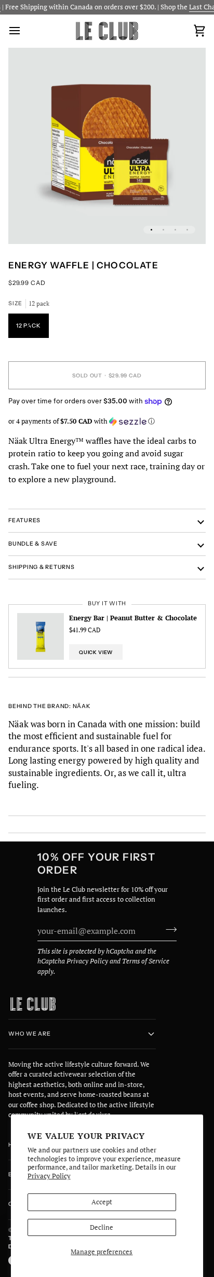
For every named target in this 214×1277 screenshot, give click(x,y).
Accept (101, 1201)
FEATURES (24, 520)
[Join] (168, 929)
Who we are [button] (29, 1033)
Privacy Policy (49, 1175)
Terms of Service (145, 961)
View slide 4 (187, 229)
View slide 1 (151, 229)
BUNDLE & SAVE (33, 543)
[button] (107, 421)
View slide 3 (175, 229)
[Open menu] (23, 31)
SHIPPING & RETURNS (41, 567)
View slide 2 (163, 229)
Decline (101, 1227)
